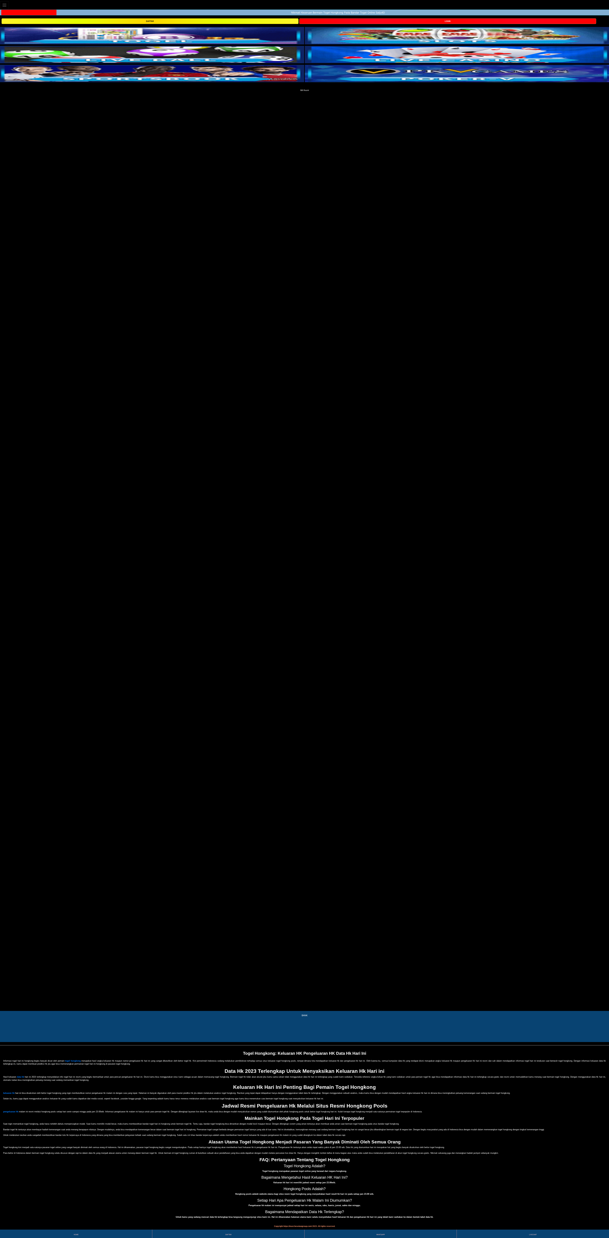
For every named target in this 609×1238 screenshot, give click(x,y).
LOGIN (448, 21)
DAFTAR (150, 21)
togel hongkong (73, 1061)
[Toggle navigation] (4, 5)
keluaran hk (9, 1093)
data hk (20, 1077)
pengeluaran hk (10, 1111)
